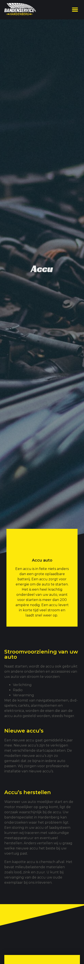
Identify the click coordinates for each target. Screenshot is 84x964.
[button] (75, 10)
